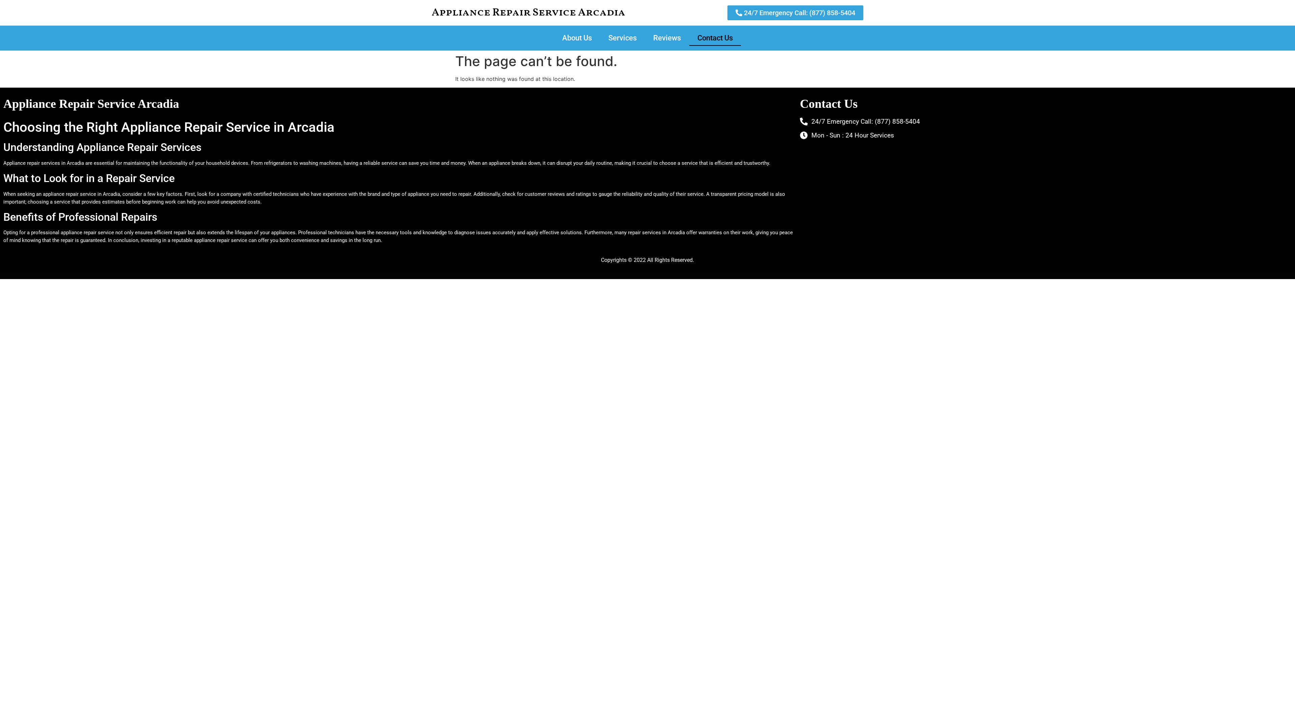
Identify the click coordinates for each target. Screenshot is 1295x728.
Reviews (667, 38)
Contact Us (715, 38)
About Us (577, 38)
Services (622, 38)
